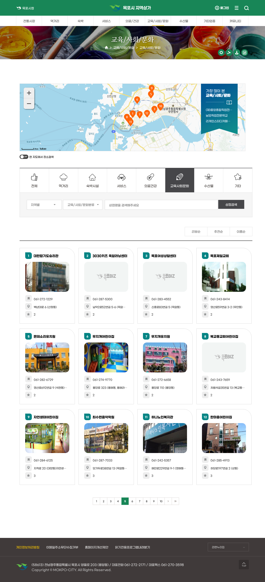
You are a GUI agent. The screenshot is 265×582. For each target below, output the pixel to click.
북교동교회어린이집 (224, 336)
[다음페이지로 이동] (168, 501)
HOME (106, 48)
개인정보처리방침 (27, 547)
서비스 (106, 20)
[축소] (29, 103)
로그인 (224, 7)
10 (161, 501)
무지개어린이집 (103, 336)
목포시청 (28, 8)
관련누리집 (216, 548)
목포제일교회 (219, 255)
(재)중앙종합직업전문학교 (219, 109)
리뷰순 (196, 231)
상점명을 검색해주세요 (124, 204)
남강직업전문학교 (217, 115)
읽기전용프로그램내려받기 (132, 547)
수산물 (183, 20)
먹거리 (54, 20)
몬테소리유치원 (44, 336)
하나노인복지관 (162, 416)
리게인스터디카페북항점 (219, 120)
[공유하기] (229, 52)
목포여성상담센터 (163, 255)
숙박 (80, 20)
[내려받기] (236, 52)
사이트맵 (236, 8)
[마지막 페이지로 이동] (175, 501)
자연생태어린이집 (46, 416)
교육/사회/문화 (157, 20)
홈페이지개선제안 (96, 547)
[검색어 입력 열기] (246, 8)
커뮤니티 (235, 20)
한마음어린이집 (221, 416)
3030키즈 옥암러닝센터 (110, 255)
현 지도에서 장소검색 (41, 156)
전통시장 (29, 20)
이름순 (241, 231)
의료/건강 (132, 20)
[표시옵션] (221, 52)
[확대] (29, 93)
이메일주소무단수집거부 (62, 547)
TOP (244, 566)
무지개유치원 (160, 336)
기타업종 (209, 20)
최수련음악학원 (103, 416)
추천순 (218, 231)
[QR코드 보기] (244, 52)
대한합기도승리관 (46, 255)
